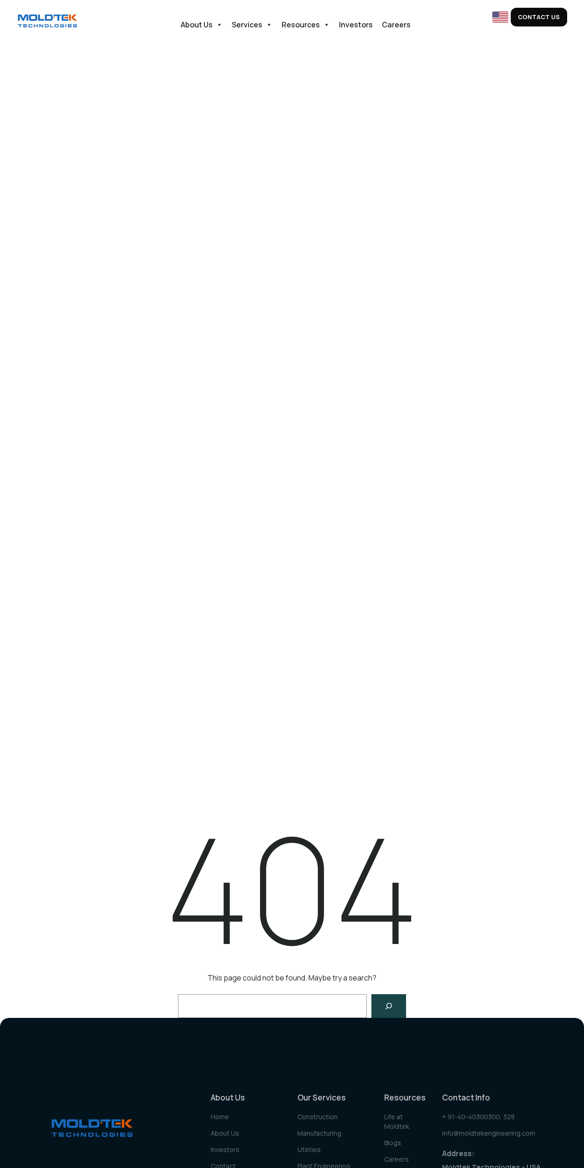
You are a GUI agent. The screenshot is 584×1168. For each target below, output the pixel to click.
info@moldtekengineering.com (488, 1133)
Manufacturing (319, 1133)
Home (220, 1116)
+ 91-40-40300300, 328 (478, 1116)
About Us (197, 25)
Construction (317, 1116)
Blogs (392, 1142)
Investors (356, 25)
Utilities (309, 1149)
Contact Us (539, 17)
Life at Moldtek (396, 1121)
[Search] (388, 1006)
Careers (396, 25)
